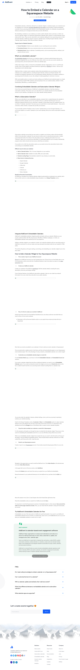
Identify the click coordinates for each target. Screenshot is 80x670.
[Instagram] (18, 655)
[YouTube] (20, 655)
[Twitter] (13, 655)
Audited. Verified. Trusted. (16, 659)
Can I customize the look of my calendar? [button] (26, 577)
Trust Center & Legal (63, 659)
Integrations (49, 659)
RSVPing (49, 66)
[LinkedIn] (16, 655)
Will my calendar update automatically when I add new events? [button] (32, 582)
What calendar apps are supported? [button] (25, 593)
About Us (61, 648)
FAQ (48, 651)
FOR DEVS (49, 2)
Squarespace (29, 445)
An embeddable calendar (21, 58)
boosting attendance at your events (37, 27)
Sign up (16, 259)
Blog (42, 2)
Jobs (60, 654)
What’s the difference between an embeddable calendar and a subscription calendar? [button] (35, 587)
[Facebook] (11, 655)
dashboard (35, 268)
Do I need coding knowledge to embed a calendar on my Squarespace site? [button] (35, 572)
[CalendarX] (24, 655)
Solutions (28, 2)
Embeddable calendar (39, 656)
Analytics (36, 663)
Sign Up (73, 2)
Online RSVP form (38, 651)
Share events (37, 648)
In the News (61, 651)
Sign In (66, 2)
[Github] (22, 655)
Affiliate (60, 661)
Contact (48, 664)
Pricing (36, 2)
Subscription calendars (39, 654)
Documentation (50, 654)
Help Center (49, 648)
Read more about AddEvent (40, 556)
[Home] (7, 2)
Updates (48, 661)
